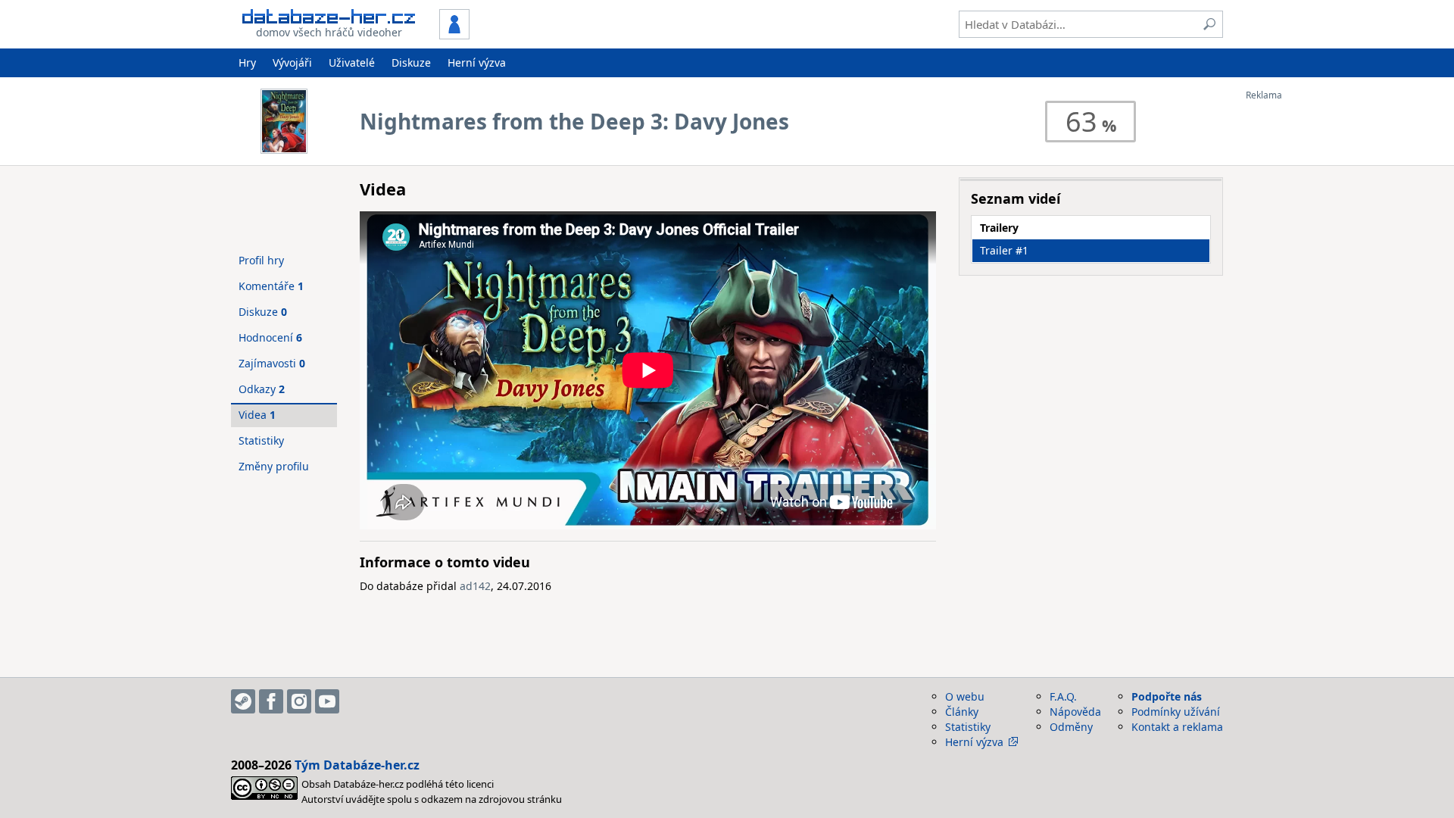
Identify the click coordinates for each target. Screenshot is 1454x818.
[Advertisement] (1306, 328)
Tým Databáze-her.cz (357, 765)
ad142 (475, 586)
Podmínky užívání (1175, 711)
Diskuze (411, 62)
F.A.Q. (1063, 696)
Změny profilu (274, 466)
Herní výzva (477, 62)
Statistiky (261, 440)
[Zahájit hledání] (1209, 24)
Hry (247, 62)
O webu (964, 696)
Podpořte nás (1166, 696)
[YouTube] (327, 701)
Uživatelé (352, 62)
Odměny (1071, 727)
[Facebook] (271, 701)
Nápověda (1075, 711)
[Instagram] (299, 701)
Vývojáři (292, 62)
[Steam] (243, 701)
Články (961, 711)
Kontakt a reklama (1177, 727)
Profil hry (261, 260)
